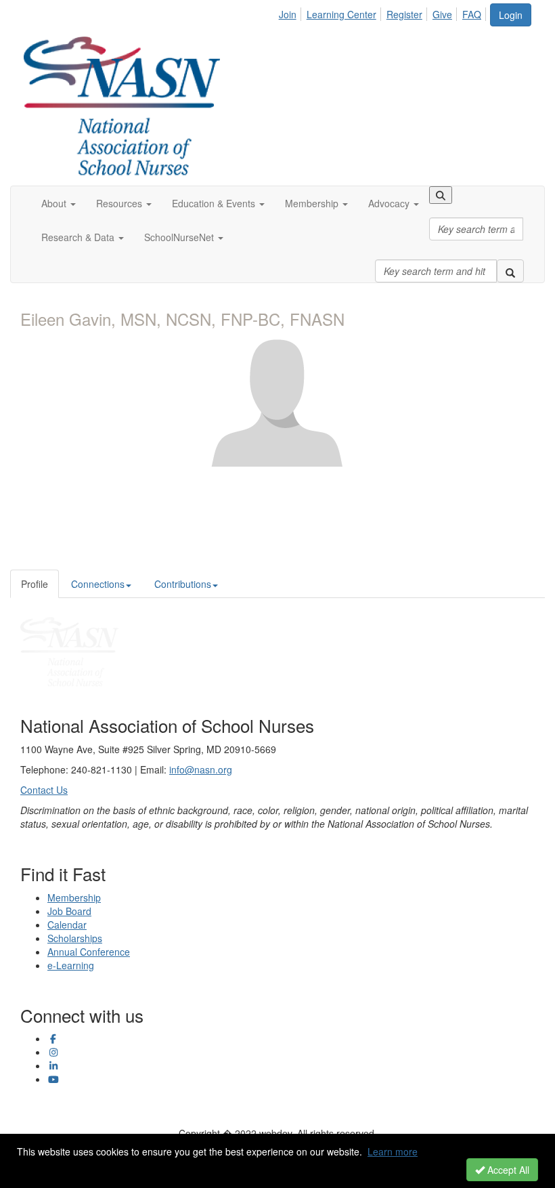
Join (287, 14)
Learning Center (341, 14)
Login (511, 15)
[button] (58, 203)
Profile (34, 584)
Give (442, 14)
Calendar (67, 924)
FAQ (471, 14)
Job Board (69, 911)
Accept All (507, 1169)
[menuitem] (291, 12)
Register (404, 14)
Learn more (393, 1151)
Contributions (182, 584)
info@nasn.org (200, 769)
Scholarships (74, 938)
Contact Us (44, 790)
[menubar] (384, 12)
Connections (98, 584)
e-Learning (70, 965)
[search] (510, 270)
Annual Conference (88, 951)
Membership (74, 897)
